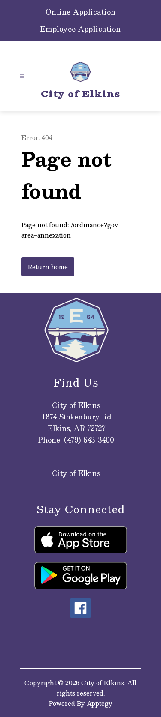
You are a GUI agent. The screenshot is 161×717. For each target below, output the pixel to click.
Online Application (81, 12)
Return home (48, 267)
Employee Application (80, 29)
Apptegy (99, 703)
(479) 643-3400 (89, 440)
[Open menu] (22, 76)
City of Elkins (76, 473)
